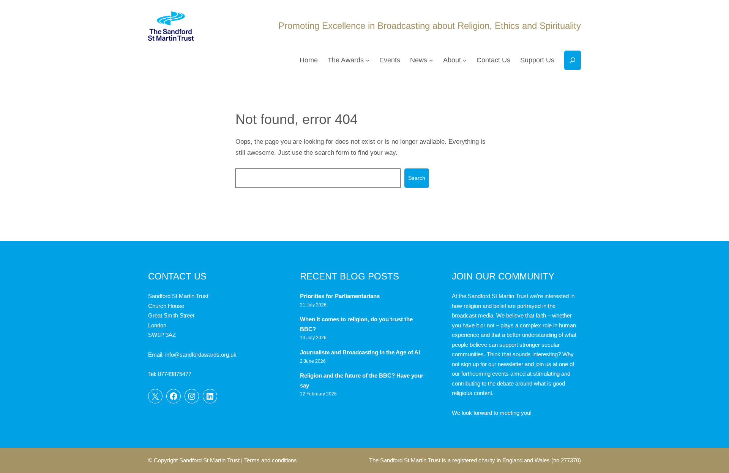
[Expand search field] (572, 60)
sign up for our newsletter (492, 364)
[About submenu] (464, 60)
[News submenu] (431, 60)
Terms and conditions (270, 460)
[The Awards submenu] (368, 60)
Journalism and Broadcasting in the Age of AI (360, 352)
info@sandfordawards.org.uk (201, 354)
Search (416, 178)
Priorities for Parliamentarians (340, 296)
